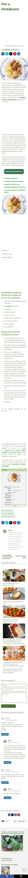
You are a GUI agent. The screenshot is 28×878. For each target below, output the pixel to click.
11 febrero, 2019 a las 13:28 (14, 791)
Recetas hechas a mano (8, 516)
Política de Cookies (6, 860)
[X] (10, 54)
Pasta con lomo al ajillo (20, 556)
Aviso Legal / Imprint (6, 858)
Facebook (15, 464)
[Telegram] (18, 54)
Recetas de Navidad (7, 510)
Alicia (10, 530)
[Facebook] (3, 54)
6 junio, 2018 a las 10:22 (11, 720)
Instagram (5, 466)
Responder (5, 734)
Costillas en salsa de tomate (14, 181)
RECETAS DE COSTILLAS (14, 172)
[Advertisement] (14, 30)
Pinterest (23, 464)
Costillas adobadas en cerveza (14, 187)
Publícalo (21, 876)
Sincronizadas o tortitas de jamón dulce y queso (7, 556)
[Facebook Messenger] (7, 54)
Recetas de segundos (7, 513)
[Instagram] (15, 814)
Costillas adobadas (11, 178)
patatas (8, 306)
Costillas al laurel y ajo (11, 184)
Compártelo (7, 876)
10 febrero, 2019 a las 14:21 (11, 772)
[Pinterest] (14, 54)
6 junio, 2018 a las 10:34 (13, 742)
